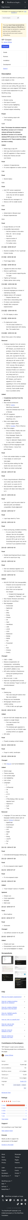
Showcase (18, 1154)
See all (24, 1119)
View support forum (7, 1130)
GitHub (11, 820)
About (3, 1154)
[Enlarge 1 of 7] (11, 958)
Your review (5, 1119)
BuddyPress (6, 1189)
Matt (4, 1184)
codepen (24, 1084)
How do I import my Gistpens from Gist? (7, 1036)
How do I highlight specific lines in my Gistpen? (9, 1013)
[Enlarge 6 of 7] (24, 973)
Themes (17, 1157)
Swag (17, 1176)
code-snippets (16, 1084)
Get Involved (18, 1167)
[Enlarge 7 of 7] (24, 979)
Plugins (17, 1160)
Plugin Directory (6, 7)
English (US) (23, 1081)
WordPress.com (7, 1181)
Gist (25, 1088)
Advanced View (6, 1092)
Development (7, 64)
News (3, 1157)
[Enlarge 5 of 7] (24, 968)
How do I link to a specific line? (11, 1019)
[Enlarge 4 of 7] (24, 958)
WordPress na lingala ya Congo (14, 1196)
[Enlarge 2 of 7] (11, 967)
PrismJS (9, 764)
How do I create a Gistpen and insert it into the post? (9, 1007)
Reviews (5, 56)
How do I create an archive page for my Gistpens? (9, 1002)
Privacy (4, 1162)
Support (5, 68)
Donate (18, 1173)
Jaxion (13, 405)
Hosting (4, 1160)
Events (17, 1170)
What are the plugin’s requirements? (12, 997)
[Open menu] (25, 2)
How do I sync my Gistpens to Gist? (7, 1030)
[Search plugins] (18, 17)
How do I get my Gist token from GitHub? (8, 1024)
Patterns (17, 1162)
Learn (3, 1167)
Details (5, 52)
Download (5, 46)
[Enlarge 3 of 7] (11, 976)
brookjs (13, 426)
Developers (5, 1173)
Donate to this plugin (7, 1144)
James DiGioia (8, 42)
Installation (6, 60)
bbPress (5, 1186)
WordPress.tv (6, 1176)
